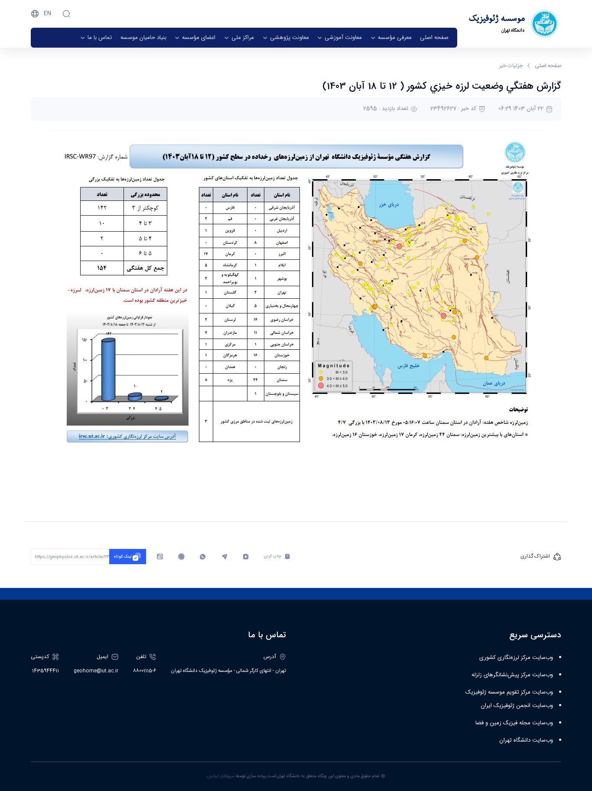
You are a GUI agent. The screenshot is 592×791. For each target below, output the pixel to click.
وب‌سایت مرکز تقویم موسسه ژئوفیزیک (509, 692)
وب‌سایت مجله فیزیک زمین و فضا (514, 723)
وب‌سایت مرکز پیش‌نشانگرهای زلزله (512, 675)
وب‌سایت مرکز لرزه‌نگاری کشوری (516, 657)
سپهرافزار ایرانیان (220, 776)
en (47, 13)
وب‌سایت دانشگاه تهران (526, 740)
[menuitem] (434, 38)
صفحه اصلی (548, 66)
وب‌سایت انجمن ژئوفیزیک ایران (517, 705)
